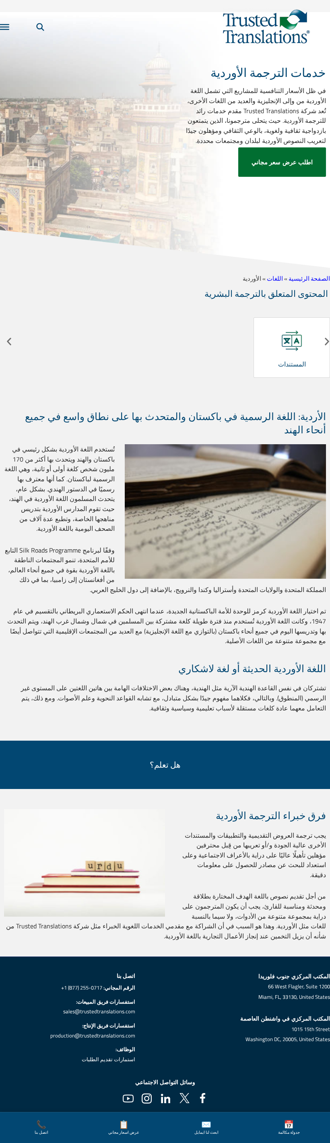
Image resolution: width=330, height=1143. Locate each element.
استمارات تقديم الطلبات (108, 1059)
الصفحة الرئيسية (309, 278)
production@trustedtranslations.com (92, 1035)
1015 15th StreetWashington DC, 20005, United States (287, 1034)
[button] (9, 342)
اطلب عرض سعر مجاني (282, 162)
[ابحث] (40, 27)
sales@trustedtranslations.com (99, 1011)
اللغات (275, 278)
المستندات (292, 364)
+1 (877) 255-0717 (81, 988)
